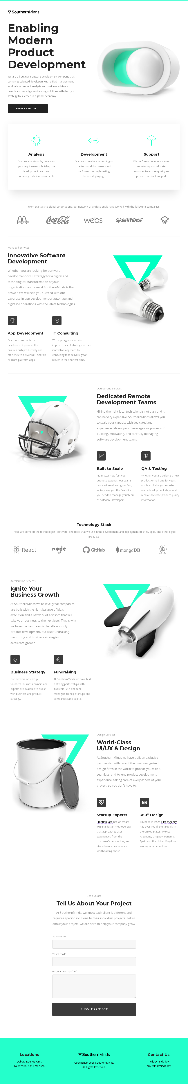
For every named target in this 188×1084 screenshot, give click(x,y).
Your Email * (59, 953)
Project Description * (64, 971)
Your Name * (59, 936)
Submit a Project (27, 108)
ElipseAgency (169, 822)
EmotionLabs (105, 822)
